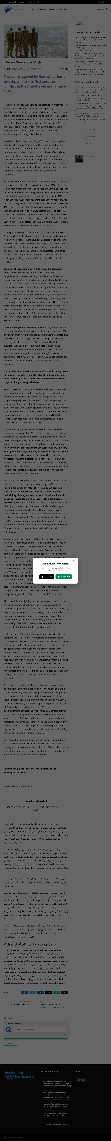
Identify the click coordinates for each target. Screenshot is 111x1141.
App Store (48, 577)
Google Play (65, 577)
